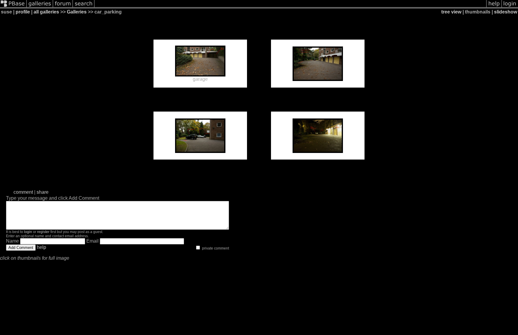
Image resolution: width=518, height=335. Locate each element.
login (28, 232)
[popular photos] (290, 6)
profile (23, 11)
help (41, 247)
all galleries (46, 11)
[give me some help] (494, 6)
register (43, 232)
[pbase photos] (13, 6)
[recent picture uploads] (40, 6)
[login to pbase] (510, 6)
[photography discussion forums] (63, 6)
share (43, 192)
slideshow (505, 11)
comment (23, 192)
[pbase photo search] (83, 6)
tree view (451, 11)
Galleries (77, 11)
